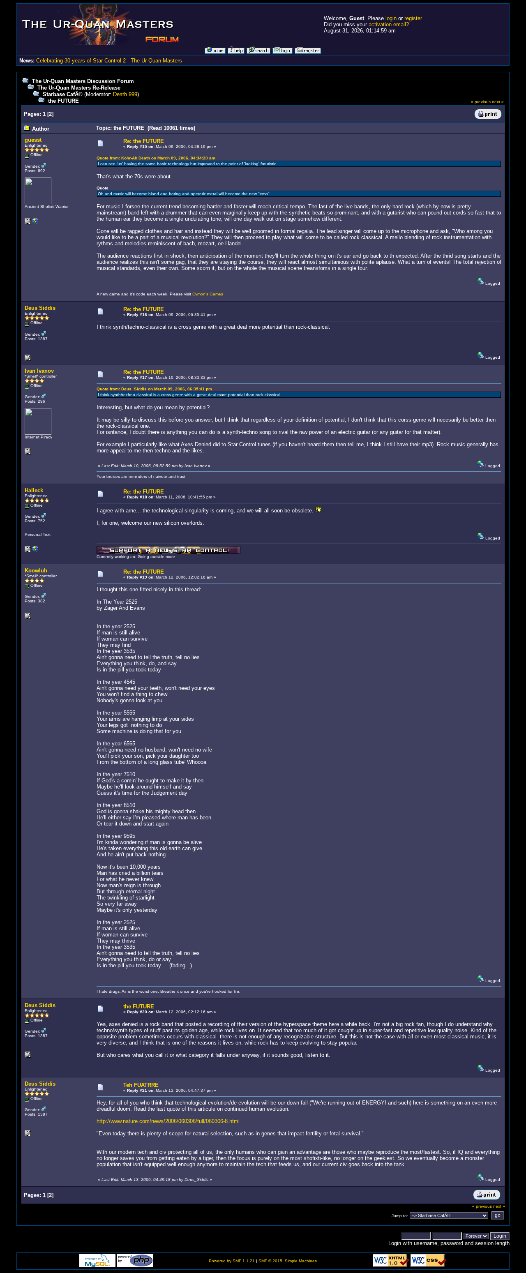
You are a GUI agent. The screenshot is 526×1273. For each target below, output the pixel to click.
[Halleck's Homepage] (35, 551)
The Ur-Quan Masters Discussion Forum (83, 81)
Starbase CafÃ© (63, 94)
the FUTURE (63, 101)
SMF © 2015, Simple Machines (287, 1261)
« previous (481, 101)
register (413, 18)
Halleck (34, 490)
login (391, 18)
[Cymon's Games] (35, 223)
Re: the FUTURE (143, 141)
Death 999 (125, 94)
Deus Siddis (40, 308)
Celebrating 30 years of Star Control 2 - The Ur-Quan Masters (109, 61)
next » (498, 101)
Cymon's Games (207, 294)
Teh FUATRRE (141, 1085)
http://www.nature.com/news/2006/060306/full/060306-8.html (168, 1121)
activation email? (389, 24)
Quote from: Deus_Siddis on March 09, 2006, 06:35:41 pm (154, 389)
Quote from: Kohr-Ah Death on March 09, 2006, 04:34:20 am (156, 158)
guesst (33, 140)
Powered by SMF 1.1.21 (232, 1261)
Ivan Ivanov (39, 371)
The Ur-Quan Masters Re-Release (78, 88)
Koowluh (36, 570)
